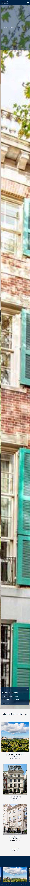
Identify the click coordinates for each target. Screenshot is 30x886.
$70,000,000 (15, 756)
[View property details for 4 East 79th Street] (15, 779)
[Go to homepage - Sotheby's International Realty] (4, 2)
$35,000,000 (15, 839)
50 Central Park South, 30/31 (15, 755)
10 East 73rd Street (15, 837)
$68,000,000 (15, 799)
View (25, 26)
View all (15, 850)
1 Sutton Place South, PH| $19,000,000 (12, 27)
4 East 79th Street (15, 797)
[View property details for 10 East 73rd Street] (15, 819)
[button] (28, 2)
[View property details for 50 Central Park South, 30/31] (15, 737)
